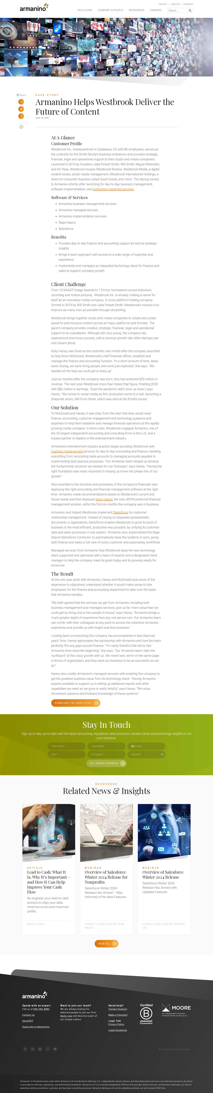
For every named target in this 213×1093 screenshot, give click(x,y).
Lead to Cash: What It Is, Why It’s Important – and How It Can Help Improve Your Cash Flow (48, 882)
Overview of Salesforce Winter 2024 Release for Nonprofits (106, 877)
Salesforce (120, 512)
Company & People (110, 10)
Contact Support (118, 1009)
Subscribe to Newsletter (36, 1027)
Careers (156, 10)
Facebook (21, 116)
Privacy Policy (116, 1024)
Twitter (21, 102)
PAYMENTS (188, 4)
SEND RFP (175, 4)
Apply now (66, 1016)
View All (104, 943)
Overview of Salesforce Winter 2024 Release (163, 874)
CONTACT (163, 4)
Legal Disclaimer (118, 1030)
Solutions (85, 10)
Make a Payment (118, 1015)
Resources (136, 10)
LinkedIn (21, 109)
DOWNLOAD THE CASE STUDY (73, 703)
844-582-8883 (42, 1009)
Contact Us (28, 1015)
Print (21, 125)
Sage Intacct (104, 499)
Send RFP (27, 1021)
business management (67, 451)
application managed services (113, 189)
